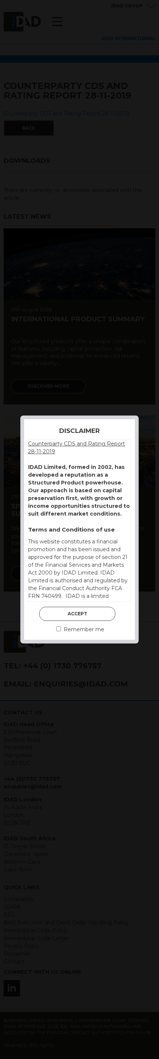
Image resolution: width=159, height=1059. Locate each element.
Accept (77, 613)
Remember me (83, 629)
